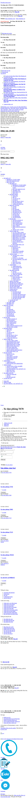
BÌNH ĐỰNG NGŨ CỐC (19, 235)
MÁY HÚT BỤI (17, 262)
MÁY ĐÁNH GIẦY (18, 223)
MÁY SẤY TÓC (11, 182)
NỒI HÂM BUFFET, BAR (19, 233)
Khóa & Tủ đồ (16, 278)
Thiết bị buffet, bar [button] (8, 339)
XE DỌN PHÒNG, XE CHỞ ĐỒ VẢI (16, 369)
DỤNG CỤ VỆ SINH (18, 258)
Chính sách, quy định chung (10, 603)
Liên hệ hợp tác (7, 598)
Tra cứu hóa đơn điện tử (9, 631)
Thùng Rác (15, 196)
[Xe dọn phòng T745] (6, 472)
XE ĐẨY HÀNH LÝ (18, 220)
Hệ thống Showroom (6, 2)
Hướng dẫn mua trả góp (9, 629)
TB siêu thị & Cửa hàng (15, 282)
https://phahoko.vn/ (20, 18)
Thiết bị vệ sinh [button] (7, 365)
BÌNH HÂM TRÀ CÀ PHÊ (19, 236)
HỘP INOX (15, 248)
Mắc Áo (14, 197)
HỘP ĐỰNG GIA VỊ (18, 252)
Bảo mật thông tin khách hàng (11, 614)
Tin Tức (5, 595)
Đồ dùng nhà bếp (14, 246)
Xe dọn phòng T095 (7, 509)
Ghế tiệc (15, 206)
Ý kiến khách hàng (8, 596)
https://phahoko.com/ (10, 18)
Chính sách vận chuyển (9, 604)
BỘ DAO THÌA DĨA (12, 347)
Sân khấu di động (17, 210)
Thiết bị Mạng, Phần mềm (16, 287)
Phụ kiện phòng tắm (17, 202)
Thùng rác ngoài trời (17, 274)
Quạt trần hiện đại (17, 292)
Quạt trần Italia (13, 290)
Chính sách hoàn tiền (9, 608)
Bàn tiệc (14, 208)
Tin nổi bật (3, 73)
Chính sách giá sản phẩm (9, 611)
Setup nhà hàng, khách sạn (10, 722)
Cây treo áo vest (16, 198)
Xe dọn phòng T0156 (7, 555)
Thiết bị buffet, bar (14, 231)
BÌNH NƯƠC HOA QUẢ (19, 239)
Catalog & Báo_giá (8, 104)
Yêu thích (3, 492)
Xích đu (14, 271)
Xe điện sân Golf (14, 300)
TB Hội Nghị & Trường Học (16, 283)
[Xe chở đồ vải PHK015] (6, 564)
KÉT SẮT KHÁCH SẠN (13, 181)
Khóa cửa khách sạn (17, 277)
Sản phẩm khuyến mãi (9, 620)
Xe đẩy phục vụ (16, 213)
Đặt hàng (3, 794)
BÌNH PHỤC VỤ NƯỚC (19, 237)
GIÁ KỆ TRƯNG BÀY (12, 348)
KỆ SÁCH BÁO (17, 221)
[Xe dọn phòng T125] (6, 518)
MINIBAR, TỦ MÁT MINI (13, 179)
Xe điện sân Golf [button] (8, 378)
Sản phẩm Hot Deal (8, 621)
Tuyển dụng (6, 594)
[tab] (8, 423)
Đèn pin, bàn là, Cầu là (18, 201)
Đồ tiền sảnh (13, 219)
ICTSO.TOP (4, 729)
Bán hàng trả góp (6, 70)
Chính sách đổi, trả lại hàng (10, 607)
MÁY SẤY (15, 193)
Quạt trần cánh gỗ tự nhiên (19, 296)
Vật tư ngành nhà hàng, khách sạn (12, 721)
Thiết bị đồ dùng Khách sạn (10, 720)
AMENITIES (13, 264)
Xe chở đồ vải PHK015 (8, 577)
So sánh (4, 489)
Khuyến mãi (5, 72)
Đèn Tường (12, 301)
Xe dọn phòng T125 (7, 532)
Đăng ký (3, 137)
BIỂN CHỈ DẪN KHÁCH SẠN (14, 325)
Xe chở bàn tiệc (16, 216)
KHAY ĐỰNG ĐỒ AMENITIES (17, 268)
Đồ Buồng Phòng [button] (8, 328)
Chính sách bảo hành (9, 606)
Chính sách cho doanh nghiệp (11, 610)
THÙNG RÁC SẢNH (18, 229)
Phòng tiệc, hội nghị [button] (8, 305)
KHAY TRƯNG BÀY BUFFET (14, 350)
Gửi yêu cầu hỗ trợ (8, 633)
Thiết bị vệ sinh (13, 254)
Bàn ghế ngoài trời (17, 273)
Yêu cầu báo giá (7, 632)
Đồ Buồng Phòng (14, 194)
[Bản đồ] (17, 12)
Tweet (2, 405)
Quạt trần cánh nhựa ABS (19, 297)
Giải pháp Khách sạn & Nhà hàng (12, 718)
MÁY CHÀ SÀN (17, 263)
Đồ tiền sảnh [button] (7, 317)
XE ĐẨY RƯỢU (17, 217)
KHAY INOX (10, 359)
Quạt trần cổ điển (17, 293)
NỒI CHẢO (16, 250)
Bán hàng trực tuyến (7, 33)
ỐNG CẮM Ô (16, 225)
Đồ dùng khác (16, 214)
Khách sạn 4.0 (7, 717)
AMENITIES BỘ (17, 266)
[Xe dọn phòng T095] (6, 495)
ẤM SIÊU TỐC (16, 190)
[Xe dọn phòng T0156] (6, 542)
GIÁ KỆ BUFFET (17, 240)
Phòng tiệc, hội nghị (14, 205)
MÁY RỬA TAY (17, 191)
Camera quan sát (16, 279)
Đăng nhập (8, 137)
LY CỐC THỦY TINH (18, 232)
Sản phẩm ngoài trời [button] (8, 373)
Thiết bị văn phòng (14, 281)
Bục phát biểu (16, 209)
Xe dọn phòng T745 (7, 487)
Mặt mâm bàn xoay (17, 212)
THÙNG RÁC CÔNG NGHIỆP (14, 366)
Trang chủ (3, 148)
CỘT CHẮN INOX (17, 224)
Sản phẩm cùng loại (8, 468)
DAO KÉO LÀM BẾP (18, 251)
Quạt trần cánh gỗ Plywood (19, 294)
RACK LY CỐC (17, 247)
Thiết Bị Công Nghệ (14, 275)
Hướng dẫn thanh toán (9, 628)
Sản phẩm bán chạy (8, 619)
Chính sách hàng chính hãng (10, 612)
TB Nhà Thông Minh (15, 286)
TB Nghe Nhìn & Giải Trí (16, 285)
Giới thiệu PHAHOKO (9, 592)
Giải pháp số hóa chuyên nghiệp (8, 728)
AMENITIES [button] (7, 360)
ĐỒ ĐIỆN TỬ (13, 183)
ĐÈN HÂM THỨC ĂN (18, 244)
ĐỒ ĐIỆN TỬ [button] (7, 178)
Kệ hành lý (15, 200)
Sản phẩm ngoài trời (14, 270)
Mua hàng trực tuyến (8, 627)
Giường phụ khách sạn (18, 204)
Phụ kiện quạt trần (17, 298)
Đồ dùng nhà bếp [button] (8, 352)
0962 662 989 (6, 662)
